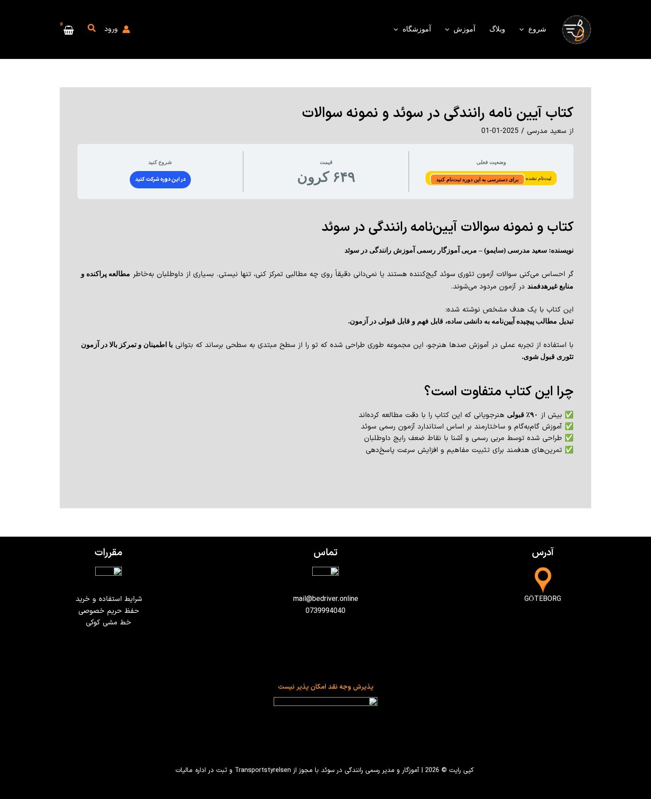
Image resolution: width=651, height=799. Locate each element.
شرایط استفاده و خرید (108, 599)
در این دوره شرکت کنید (160, 179)
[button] (523, 29)
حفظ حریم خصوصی (108, 611)
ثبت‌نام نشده (537, 178)
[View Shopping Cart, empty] (69, 29)
